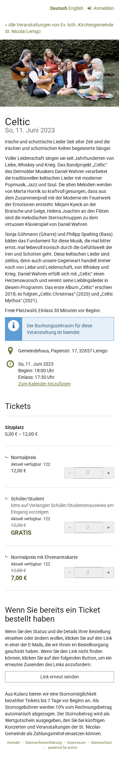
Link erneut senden (59, 676)
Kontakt (13, 742)
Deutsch (58, 8)
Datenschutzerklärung (43, 742)
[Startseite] (59, 73)
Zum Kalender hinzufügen (44, 383)
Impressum (76, 742)
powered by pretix (62, 747)
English (75, 8)
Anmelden (103, 8)
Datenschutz (101, 742)
